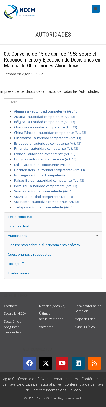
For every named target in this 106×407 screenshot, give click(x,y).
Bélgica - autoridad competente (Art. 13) (44, 121)
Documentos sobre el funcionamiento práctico (44, 244)
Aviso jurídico (85, 326)
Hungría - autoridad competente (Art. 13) (45, 159)
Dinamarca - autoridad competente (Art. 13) (47, 138)
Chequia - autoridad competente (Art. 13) (45, 127)
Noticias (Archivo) (52, 305)
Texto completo (20, 216)
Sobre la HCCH (15, 313)
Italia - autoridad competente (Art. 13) (42, 164)
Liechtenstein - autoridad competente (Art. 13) (49, 170)
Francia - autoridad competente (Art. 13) (44, 153)
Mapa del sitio (85, 319)
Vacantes (46, 326)
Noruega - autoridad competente (39, 175)
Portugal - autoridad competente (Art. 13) (45, 186)
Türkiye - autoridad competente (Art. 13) (44, 207)
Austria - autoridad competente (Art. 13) (44, 116)
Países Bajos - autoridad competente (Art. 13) (49, 180)
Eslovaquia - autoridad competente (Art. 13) (47, 143)
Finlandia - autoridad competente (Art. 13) (46, 148)
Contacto (11, 305)
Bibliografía (17, 263)
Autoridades (17, 235)
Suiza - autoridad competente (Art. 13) (43, 196)
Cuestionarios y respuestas (29, 254)
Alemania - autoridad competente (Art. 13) (46, 111)
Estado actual (18, 226)
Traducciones (18, 273)
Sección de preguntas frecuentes (12, 326)
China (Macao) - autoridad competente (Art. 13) (50, 132)
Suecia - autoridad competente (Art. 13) (44, 191)
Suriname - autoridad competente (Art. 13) (46, 201)
